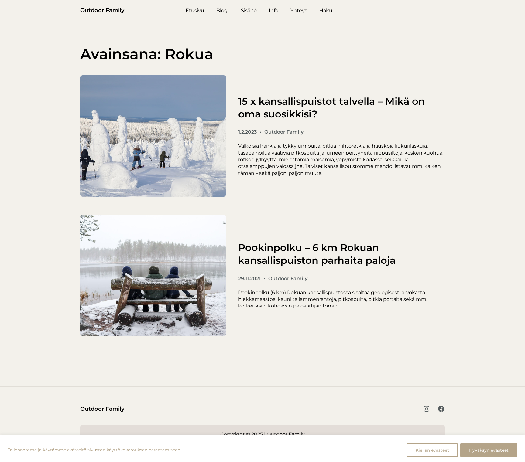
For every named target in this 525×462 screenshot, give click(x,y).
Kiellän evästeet (432, 450)
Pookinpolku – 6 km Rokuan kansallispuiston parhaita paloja (317, 254)
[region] (262, 448)
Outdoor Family (102, 10)
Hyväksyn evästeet (489, 450)
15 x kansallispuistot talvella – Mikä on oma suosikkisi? (331, 107)
